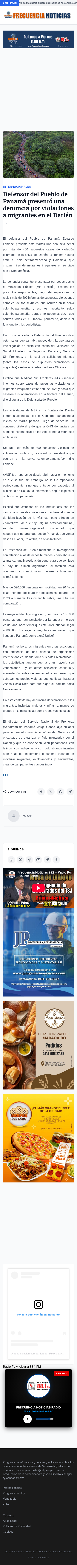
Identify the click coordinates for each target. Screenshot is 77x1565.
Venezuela (9, 1498)
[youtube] (38, 859)
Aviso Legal (10, 1520)
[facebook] (29, 859)
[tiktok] (56, 859)
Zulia (6, 1504)
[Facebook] (41, 791)
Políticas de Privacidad (17, 1526)
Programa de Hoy (14, 1493)
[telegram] (47, 859)
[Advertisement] (38, 91)
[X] (51, 791)
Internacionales (12, 1487)
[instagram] (11, 859)
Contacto (8, 1515)
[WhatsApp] (60, 791)
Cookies (8, 1531)
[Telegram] (70, 791)
